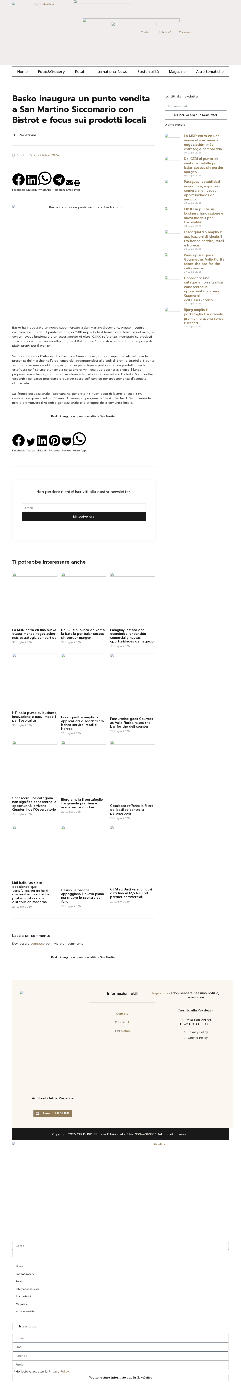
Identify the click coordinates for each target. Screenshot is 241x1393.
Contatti (146, 32)
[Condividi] (14, 1386)
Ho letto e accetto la (42, 1371)
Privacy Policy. (59, 1371)
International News (111, 71)
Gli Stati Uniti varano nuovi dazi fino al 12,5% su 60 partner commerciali (131, 893)
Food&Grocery (51, 71)
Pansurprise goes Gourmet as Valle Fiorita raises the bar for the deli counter (131, 722)
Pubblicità (165, 32)
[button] (18, 177)
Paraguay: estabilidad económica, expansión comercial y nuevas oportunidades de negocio (132, 635)
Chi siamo (185, 32)
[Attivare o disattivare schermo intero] (8, 1386)
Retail (80, 71)
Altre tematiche (210, 71)
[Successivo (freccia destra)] (8, 1391)
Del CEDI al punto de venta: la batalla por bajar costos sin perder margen (83, 633)
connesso (38, 943)
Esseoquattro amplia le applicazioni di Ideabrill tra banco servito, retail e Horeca (82, 723)
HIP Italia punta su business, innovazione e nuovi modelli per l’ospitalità (34, 716)
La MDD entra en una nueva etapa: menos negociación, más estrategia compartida (34, 633)
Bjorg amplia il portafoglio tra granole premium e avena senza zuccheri (82, 803)
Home (22, 71)
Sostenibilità (148, 71)
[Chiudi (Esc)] (20, 1386)
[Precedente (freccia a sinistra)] (2, 1391)
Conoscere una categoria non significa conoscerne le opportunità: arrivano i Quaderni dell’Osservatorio (34, 804)
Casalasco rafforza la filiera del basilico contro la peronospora (131, 809)
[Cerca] (14, 1253)
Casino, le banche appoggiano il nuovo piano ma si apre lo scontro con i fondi (82, 896)
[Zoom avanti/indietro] (2, 1386)
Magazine (177, 71)
